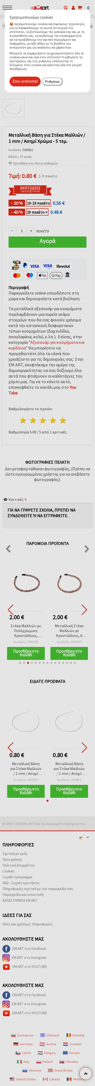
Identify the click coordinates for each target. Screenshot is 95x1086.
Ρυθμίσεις (52, 81)
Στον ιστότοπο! (25, 81)
